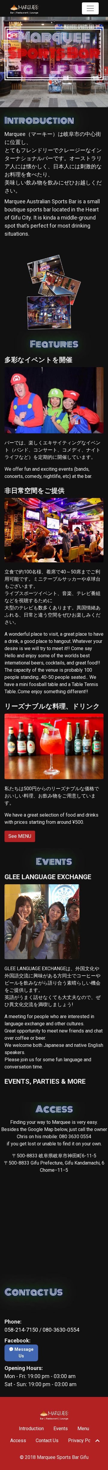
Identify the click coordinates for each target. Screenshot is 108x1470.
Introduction (31, 1428)
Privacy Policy (83, 1440)
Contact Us (47, 1440)
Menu (83, 1428)
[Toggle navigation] (90, 8)
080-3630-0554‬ (61, 1330)
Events (60, 1428)
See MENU (19, 836)
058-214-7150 (21, 1330)
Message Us (23, 1353)
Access (18, 1440)
